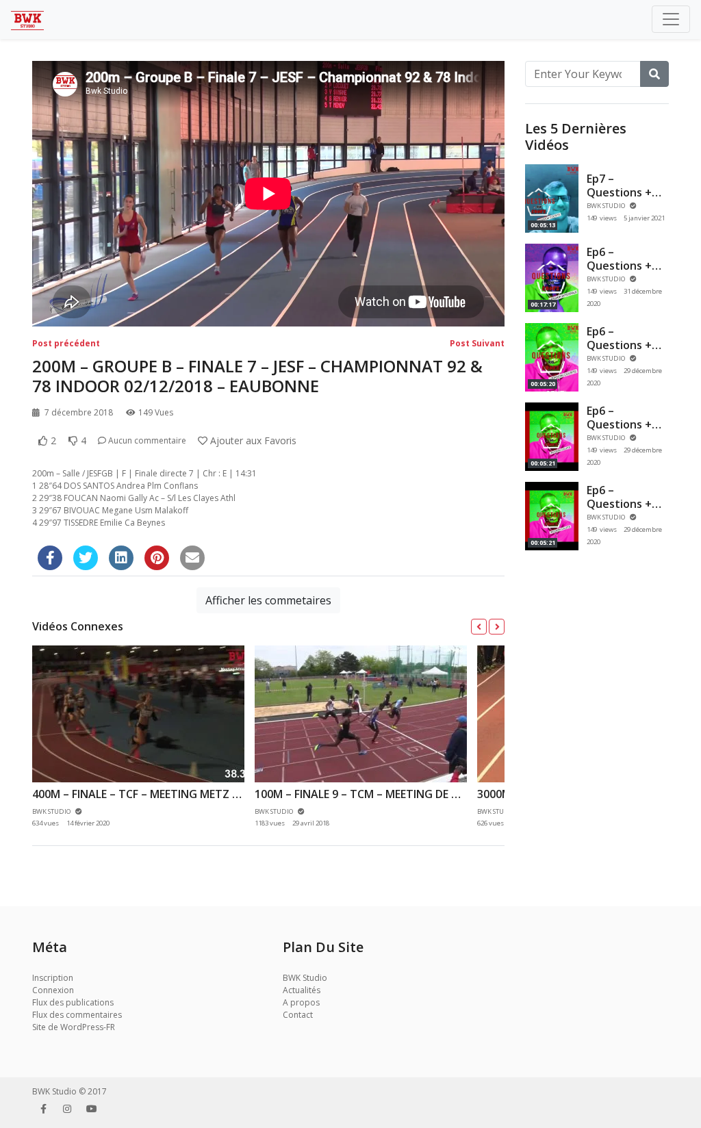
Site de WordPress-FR (73, 1027)
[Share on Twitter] (85, 558)
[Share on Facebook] (50, 558)
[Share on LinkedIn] (121, 558)
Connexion (53, 990)
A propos (301, 1002)
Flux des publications (73, 1002)
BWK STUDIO (607, 205)
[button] (479, 626)
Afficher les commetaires (268, 600)
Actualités (301, 990)
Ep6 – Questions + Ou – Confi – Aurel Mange (620, 430)
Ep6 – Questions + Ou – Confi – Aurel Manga (620, 351)
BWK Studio (305, 978)
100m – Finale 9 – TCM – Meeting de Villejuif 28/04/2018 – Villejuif (433, 794)
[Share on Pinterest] (156, 558)
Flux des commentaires (77, 1015)
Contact (298, 1015)
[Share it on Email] (192, 558)
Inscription (52, 978)
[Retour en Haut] (39, 1047)
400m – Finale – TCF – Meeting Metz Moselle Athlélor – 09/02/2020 (219, 794)
